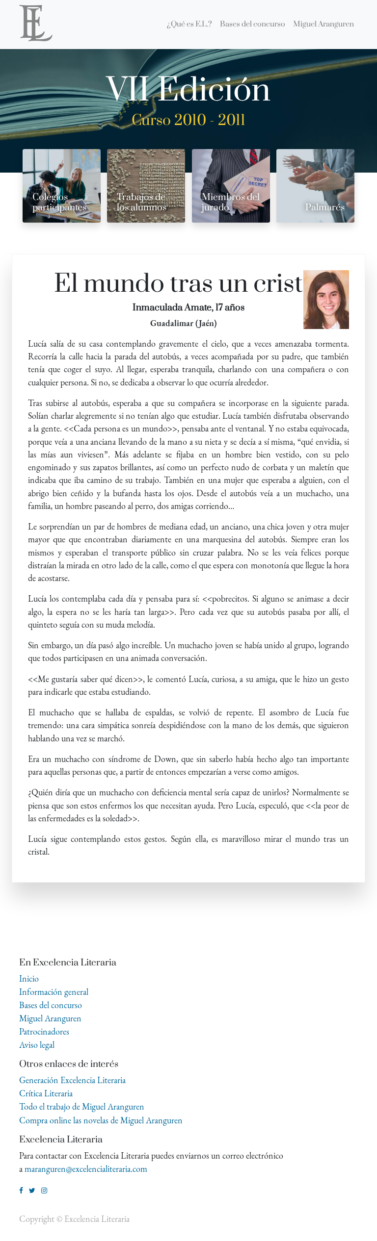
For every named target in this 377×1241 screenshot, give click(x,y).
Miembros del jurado (231, 202)
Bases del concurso (50, 1005)
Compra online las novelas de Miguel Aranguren (101, 1120)
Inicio (29, 978)
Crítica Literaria (46, 1093)
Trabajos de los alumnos (141, 202)
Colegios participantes (59, 202)
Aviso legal (36, 1044)
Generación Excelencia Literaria (72, 1080)
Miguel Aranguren (50, 1018)
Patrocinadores (44, 1031)
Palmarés (325, 207)
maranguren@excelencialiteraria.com (86, 1168)
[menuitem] (189, 24)
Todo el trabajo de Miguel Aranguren (81, 1106)
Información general (53, 991)
